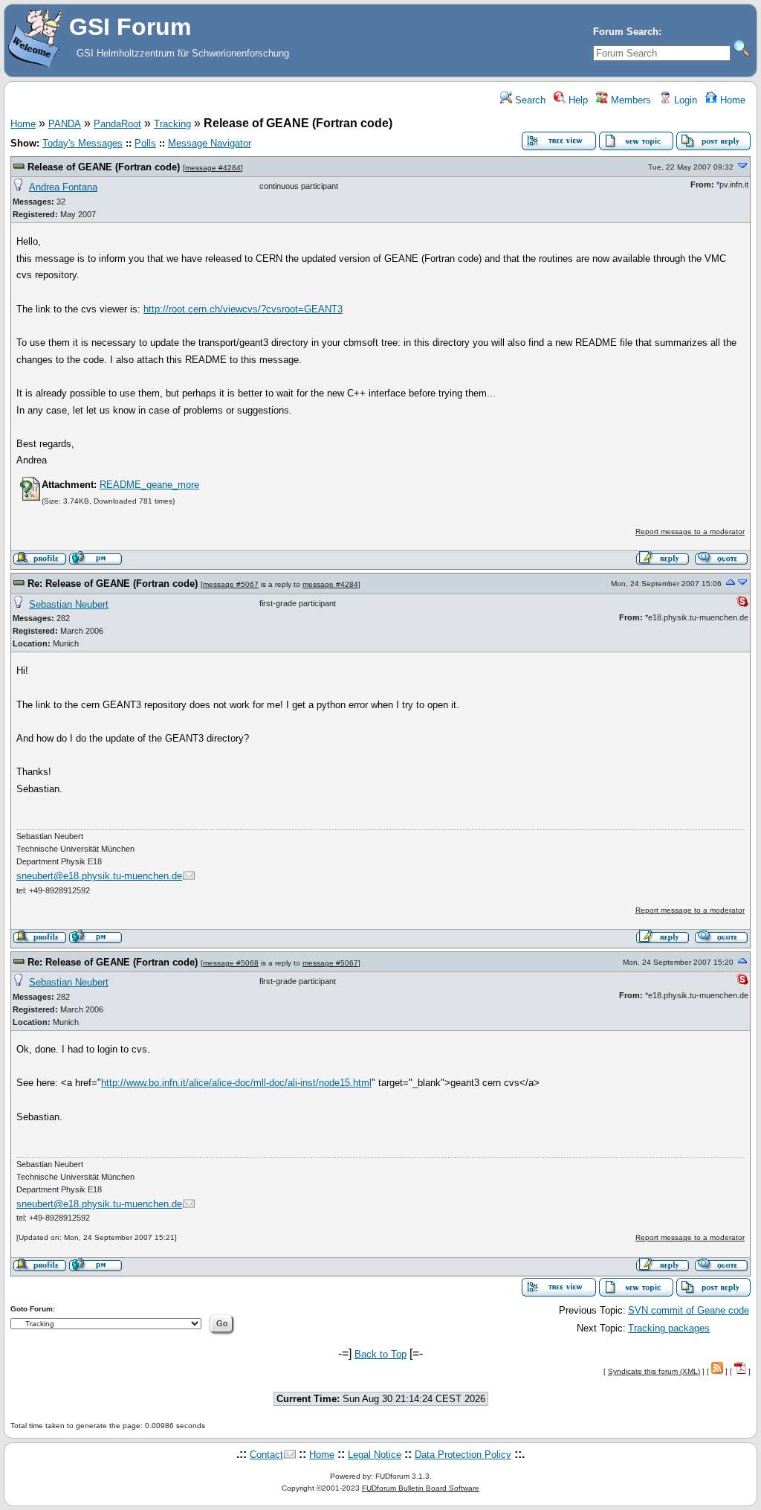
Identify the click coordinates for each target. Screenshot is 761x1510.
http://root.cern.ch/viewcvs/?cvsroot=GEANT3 (243, 309)
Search (528, 100)
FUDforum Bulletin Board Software (420, 1488)
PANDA (64, 123)
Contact (266, 1454)
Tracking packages (669, 1328)
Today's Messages (82, 143)
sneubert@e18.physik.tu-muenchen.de (99, 875)
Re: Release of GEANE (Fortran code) (112, 583)
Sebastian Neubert (69, 604)
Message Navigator (209, 143)
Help (577, 100)
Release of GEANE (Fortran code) (103, 167)
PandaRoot (117, 123)
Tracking (172, 123)
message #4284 (213, 168)
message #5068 (231, 963)
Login (684, 100)
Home (731, 100)
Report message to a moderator (690, 531)
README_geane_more (149, 484)
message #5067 (231, 584)
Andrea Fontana (63, 187)
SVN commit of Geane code (688, 1310)
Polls (145, 143)
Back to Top (380, 1354)
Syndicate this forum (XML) (654, 1371)
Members (629, 100)
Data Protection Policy (463, 1454)
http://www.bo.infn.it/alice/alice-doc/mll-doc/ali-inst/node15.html (236, 1082)
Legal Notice (374, 1454)
